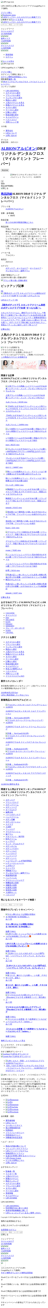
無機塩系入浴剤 (12, 883)
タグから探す (11, 107)
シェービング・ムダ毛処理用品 (19, 861)
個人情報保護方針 (13, 1128)
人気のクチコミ (12, 1176)
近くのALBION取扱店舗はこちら (19, 222)
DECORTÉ (10, 620)
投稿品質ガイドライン (15, 1153)
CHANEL (9, 633)
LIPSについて (11, 133)
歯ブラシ (9, 834)
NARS (8, 630)
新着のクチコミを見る (15, 105)
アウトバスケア (12, 802)
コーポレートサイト (14, 1125)
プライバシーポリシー (15, 1133)
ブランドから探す (13, 95)
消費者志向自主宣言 (14, 1138)
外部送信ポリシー (13, 1135)
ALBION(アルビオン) (19, 148)
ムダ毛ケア (10, 866)
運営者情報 (10, 1120)
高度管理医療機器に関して (17, 1210)
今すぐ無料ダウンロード (11, 1273)
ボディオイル (11, 846)
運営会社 (9, 131)
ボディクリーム (12, 805)
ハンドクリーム (12, 817)
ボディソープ (11, 807)
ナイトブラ (10, 868)
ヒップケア (10, 841)
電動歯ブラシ (11, 871)
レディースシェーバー (15, 863)
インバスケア (11, 854)
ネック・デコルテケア (15, 844)
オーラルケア (35, 268)
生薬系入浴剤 (11, 888)
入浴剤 (8, 827)
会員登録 (4, 1230)
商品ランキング (12, 1181)
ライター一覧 (11, 1174)
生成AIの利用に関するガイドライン (21, 1156)
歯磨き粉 (9, 812)
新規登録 (9, 55)
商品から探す (11, 100)
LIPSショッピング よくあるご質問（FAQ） (24, 1213)
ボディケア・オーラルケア (17, 268)
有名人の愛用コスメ (14, 669)
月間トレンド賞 (12, 122)
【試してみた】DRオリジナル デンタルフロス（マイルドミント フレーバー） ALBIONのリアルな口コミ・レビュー (26, 1068)
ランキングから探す (14, 98)
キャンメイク (11, 615)
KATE (8, 622)
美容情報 (9, 1193)
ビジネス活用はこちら (15, 1160)
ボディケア (10, 800)
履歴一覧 (12, 79)
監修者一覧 (10, 1171)
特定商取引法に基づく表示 (17, 1208)
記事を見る (5, 597)
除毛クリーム (11, 839)
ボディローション (13, 822)
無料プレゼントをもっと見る (13, 1041)
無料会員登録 (27, 1273)
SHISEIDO (10, 626)
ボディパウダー (12, 849)
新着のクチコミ (12, 1179)
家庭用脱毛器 (11, 875)
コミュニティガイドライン (17, 1149)
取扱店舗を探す (12, 115)
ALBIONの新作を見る (10, 784)
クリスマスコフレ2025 (15, 676)
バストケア (10, 895)
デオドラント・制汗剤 (15, 836)
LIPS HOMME (11, 1198)
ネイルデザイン (12, 117)
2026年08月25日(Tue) (9, 693)
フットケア (10, 829)
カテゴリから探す (13, 93)
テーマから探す (12, 110)
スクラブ (9, 824)
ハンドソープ (11, 856)
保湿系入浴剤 (11, 890)
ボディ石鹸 (10, 819)
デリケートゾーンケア (15, 880)
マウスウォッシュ (13, 832)
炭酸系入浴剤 (11, 885)
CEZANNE (10, 613)
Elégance (9, 624)
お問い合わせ (11, 135)
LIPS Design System (13, 1158)
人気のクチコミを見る (15, 103)
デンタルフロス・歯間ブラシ (18, 271)
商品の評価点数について (16, 1146)
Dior (7, 618)
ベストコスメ (11, 120)
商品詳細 (5, 170)
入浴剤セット (11, 892)
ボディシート (11, 858)
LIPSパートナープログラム (17, 1151)
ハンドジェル (11, 878)
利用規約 (9, 1130)
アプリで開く (6, 13)
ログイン (9, 57)
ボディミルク (11, 851)
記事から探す (11, 112)
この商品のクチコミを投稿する (14, 357)
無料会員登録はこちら (17, 77)
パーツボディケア (13, 815)
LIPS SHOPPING (12, 91)
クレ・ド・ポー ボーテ (15, 628)
